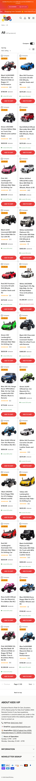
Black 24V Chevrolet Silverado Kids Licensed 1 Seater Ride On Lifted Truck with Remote (27, 339)
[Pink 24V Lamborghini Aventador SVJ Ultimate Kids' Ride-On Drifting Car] (8, 168)
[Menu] (33, 18)
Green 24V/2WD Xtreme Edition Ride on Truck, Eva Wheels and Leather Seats (8, 131)
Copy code (24, 6)
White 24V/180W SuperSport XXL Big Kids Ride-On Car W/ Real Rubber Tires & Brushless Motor (27, 289)
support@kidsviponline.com (20, 727)
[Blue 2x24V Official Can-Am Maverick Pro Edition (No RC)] (8, 430)
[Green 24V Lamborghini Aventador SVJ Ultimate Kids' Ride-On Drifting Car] (8, 324)
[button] (29, 18)
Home (3, 25)
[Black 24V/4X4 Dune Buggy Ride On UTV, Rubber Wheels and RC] (8, 481)
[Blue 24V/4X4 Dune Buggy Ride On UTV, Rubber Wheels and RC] (27, 587)
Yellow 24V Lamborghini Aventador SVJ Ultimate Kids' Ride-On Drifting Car (27, 496)
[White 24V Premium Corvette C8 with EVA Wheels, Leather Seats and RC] (27, 430)
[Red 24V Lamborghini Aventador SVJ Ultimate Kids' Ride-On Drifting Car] (8, 533)
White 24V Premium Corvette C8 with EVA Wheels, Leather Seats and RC (27, 444)
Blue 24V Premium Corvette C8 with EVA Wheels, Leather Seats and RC (26, 80)
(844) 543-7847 (16, 723)
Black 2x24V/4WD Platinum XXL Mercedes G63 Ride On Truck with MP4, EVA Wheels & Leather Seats (27, 549)
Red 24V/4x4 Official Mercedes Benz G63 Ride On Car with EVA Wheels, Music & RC (27, 131)
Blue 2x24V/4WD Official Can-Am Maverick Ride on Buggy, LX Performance (26, 650)
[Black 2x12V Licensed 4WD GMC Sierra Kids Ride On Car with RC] (8, 219)
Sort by (3, 48)
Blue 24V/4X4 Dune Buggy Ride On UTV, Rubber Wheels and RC (27, 600)
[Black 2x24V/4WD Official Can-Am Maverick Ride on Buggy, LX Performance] (8, 65)
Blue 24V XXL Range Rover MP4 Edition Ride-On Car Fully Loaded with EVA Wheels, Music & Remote (8, 392)
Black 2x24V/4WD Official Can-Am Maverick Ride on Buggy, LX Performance (7, 79)
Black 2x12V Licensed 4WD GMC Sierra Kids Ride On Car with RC (8, 233)
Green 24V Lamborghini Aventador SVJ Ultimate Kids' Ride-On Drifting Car (8, 339)
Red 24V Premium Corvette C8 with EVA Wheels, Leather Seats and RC (8, 288)
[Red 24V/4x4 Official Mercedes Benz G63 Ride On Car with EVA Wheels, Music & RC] (27, 116)
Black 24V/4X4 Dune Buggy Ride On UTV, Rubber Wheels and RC (7, 495)
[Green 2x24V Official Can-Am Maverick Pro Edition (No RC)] (27, 376)
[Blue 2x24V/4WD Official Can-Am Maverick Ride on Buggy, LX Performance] (27, 636)
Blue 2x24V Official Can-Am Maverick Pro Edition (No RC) (8, 442)
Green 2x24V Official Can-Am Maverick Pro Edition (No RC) (26, 390)
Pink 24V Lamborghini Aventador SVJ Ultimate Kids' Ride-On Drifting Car (8, 182)
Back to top (18, 692)
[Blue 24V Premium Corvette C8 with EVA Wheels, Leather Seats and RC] (27, 65)
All (7, 25)
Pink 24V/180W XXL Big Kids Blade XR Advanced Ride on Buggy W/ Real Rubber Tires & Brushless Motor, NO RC (8, 653)
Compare (26, 43)
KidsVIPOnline (9, 777)
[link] (6, 684)
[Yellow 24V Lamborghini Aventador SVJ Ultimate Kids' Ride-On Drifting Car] (27, 481)
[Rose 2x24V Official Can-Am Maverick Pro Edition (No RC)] (8, 586)
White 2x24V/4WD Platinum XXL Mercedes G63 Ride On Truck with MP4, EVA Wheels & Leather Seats (27, 235)
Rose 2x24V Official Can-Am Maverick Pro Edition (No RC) (8, 599)
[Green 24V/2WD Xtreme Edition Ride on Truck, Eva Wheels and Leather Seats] (8, 116)
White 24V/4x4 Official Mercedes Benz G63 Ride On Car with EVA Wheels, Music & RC (27, 183)
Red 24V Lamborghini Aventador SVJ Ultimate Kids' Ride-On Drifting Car (8, 547)
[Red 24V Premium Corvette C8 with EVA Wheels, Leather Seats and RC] (8, 273)
